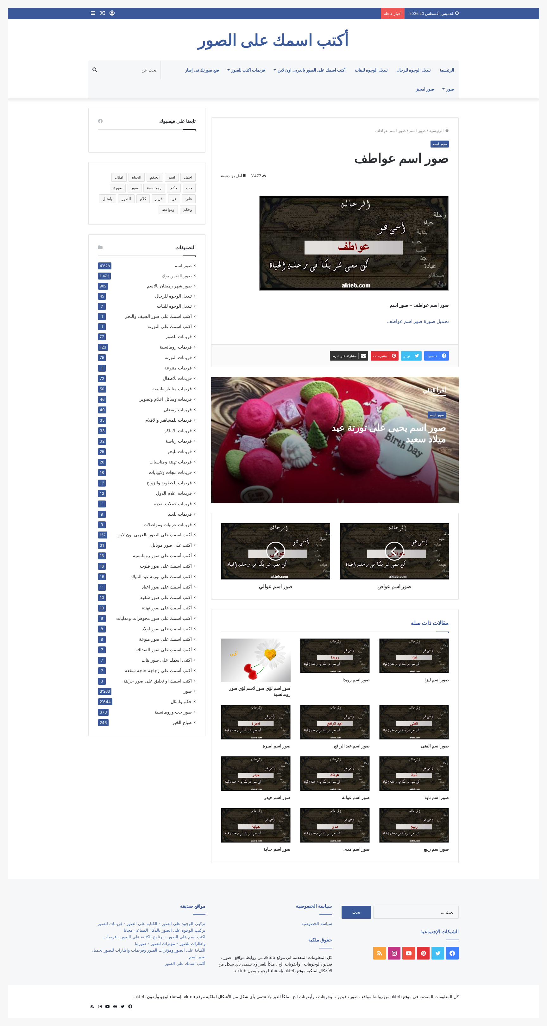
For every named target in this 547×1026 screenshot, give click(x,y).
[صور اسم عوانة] (335, 773)
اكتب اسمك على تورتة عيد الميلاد (161, 576)
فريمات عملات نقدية (173, 503)
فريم (159, 198)
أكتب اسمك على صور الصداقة (163, 649)
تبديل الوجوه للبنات (371, 69)
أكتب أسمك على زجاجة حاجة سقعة (158, 670)
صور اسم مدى (356, 849)
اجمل (188, 177)
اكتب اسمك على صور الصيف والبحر (158, 316)
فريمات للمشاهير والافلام (168, 420)
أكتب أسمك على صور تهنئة (167, 607)
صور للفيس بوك (177, 275)
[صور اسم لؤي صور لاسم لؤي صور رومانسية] (256, 660)
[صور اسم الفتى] (414, 722)
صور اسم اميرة (277, 745)
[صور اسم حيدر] (256, 773)
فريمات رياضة (179, 441)
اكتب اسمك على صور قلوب (166, 566)
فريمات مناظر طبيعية (172, 388)
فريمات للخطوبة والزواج (169, 482)
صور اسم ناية (436, 797)
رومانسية (154, 188)
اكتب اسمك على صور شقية (166, 597)
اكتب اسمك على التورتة (170, 326)
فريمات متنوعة (178, 367)
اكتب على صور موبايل (171, 545)
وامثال (108, 198)
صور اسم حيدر (277, 797)
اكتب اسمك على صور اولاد (167, 628)
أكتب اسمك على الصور (185, 963)
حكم (173, 188)
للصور (126, 198)
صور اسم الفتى (435, 745)
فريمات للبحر (179, 451)
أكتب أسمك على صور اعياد (167, 586)
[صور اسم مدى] (335, 825)
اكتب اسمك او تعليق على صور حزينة (157, 680)
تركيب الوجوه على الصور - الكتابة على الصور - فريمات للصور (151, 923)
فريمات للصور (179, 336)
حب (189, 188)
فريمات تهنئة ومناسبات (170, 461)
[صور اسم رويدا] (335, 656)
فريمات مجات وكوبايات (170, 472)
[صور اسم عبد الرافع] (335, 722)
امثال (119, 177)
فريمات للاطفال (177, 378)
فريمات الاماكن (177, 430)
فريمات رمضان (178, 409)
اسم (171, 177)
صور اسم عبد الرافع (352, 745)
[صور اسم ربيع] (414, 825)
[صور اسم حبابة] (256, 825)
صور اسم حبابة (277, 849)
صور (450, 88)
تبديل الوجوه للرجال (414, 69)
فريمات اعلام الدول (174, 493)
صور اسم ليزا (436, 679)
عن (174, 198)
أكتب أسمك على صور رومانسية (162, 555)
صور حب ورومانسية (173, 711)
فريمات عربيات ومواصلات (168, 524)
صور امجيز (425, 88)
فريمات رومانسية (176, 346)
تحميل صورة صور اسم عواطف (418, 321)
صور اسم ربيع (436, 849)
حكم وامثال (181, 701)
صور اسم (417, 130)
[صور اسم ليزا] (414, 656)
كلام (143, 198)
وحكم (187, 209)
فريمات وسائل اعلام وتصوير (166, 399)
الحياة (136, 177)
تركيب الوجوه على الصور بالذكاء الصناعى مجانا (164, 930)
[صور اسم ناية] (414, 773)
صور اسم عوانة (356, 797)
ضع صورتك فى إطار (202, 69)
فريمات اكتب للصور (248, 69)
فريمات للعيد (180, 514)
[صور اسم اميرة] (256, 722)
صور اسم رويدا (356, 679)
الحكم (155, 177)
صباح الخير (182, 722)
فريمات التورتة (178, 357)
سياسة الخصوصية (316, 923)
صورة (117, 188)
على (188, 198)
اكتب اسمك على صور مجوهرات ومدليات (154, 618)
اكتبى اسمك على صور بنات (166, 660)
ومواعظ (168, 209)
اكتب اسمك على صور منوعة (165, 639)
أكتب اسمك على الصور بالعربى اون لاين (312, 69)
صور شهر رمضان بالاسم (169, 285)
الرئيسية (447, 69)
